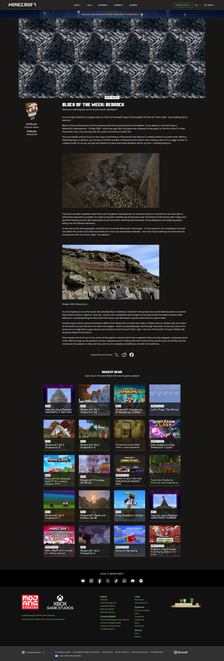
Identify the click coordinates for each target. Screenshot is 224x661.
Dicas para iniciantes (142, 610)
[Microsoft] (180, 652)
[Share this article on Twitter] (116, 355)
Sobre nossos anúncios (139, 652)
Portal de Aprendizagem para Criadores (114, 620)
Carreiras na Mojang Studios (110, 623)
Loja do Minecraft (141, 603)
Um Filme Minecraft (107, 629)
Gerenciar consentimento (55, 619)
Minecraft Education (107, 612)
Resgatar (138, 636)
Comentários (139, 616)
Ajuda (137, 613)
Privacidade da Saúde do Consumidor (86, 652)
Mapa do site (139, 620)
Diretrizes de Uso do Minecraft (33, 619)
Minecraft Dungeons (107, 606)
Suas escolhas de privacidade (70, 656)
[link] (83, 580)
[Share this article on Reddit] (124, 355)
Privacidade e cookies (63, 652)
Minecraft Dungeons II (108, 603)
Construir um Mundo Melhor (110, 626)
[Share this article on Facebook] (132, 355)
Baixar (137, 623)
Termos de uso (107, 652)
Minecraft (103, 600)
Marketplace (139, 600)
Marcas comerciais (122, 652)
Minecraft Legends (107, 609)
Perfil (136, 633)
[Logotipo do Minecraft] (22, 5)
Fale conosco (139, 626)
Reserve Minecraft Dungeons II (121, 14)
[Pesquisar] (198, 5)
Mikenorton (81, 304)
